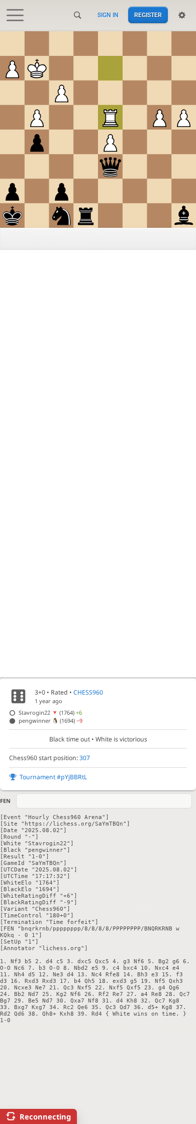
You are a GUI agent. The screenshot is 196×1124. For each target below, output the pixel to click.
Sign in (108, 15)
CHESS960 (88, 692)
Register (148, 15)
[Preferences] (182, 15)
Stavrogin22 (50, 712)
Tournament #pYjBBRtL (53, 777)
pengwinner (50, 720)
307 (84, 758)
